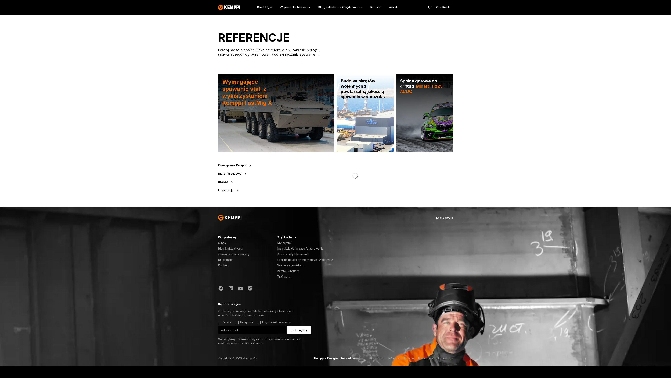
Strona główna (444, 217)
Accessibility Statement (292, 254)
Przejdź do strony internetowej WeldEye (303, 260)
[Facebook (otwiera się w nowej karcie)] (221, 289)
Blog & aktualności (230, 248)
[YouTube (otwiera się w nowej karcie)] (240, 289)
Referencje (225, 259)
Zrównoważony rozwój (233, 254)
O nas (222, 243)
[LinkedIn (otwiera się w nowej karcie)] (230, 289)
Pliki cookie (376, 358)
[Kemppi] (229, 7)
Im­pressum (445, 358)
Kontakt (393, 7)
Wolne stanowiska (291, 265)
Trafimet (291, 277)
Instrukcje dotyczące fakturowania (300, 248)
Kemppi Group (291, 271)
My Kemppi (284, 243)
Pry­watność (426, 358)
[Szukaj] (430, 7)
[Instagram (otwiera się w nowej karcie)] (250, 289)
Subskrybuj (299, 330)
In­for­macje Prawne (401, 358)
